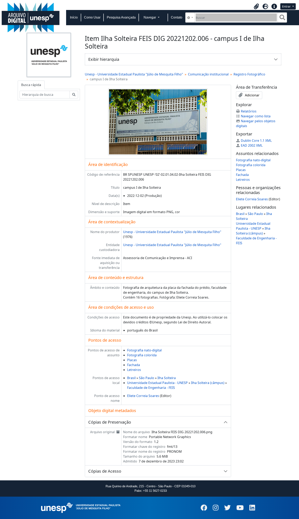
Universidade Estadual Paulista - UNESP (157, 383)
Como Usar (92, 17)
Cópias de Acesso (104, 471)
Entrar (286, 6)
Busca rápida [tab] (31, 85)
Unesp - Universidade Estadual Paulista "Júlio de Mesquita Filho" (134, 74)
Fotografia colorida (142, 355)
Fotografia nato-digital (144, 350)
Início (74, 17)
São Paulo (146, 378)
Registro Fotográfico (249, 74)
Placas (132, 360)
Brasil (131, 378)
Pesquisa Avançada (121, 17)
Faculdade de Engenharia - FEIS (151, 387)
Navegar (150, 17)
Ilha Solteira (166, 378)
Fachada (133, 365)
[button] (256, 6)
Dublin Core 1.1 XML (256, 140)
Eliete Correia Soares (143, 396)
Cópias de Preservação (109, 422)
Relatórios (248, 111)
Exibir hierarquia (103, 59)
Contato (176, 17)
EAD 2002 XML (252, 145)
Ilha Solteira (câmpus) (207, 383)
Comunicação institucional (208, 74)
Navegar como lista (256, 116)
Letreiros (134, 369)
